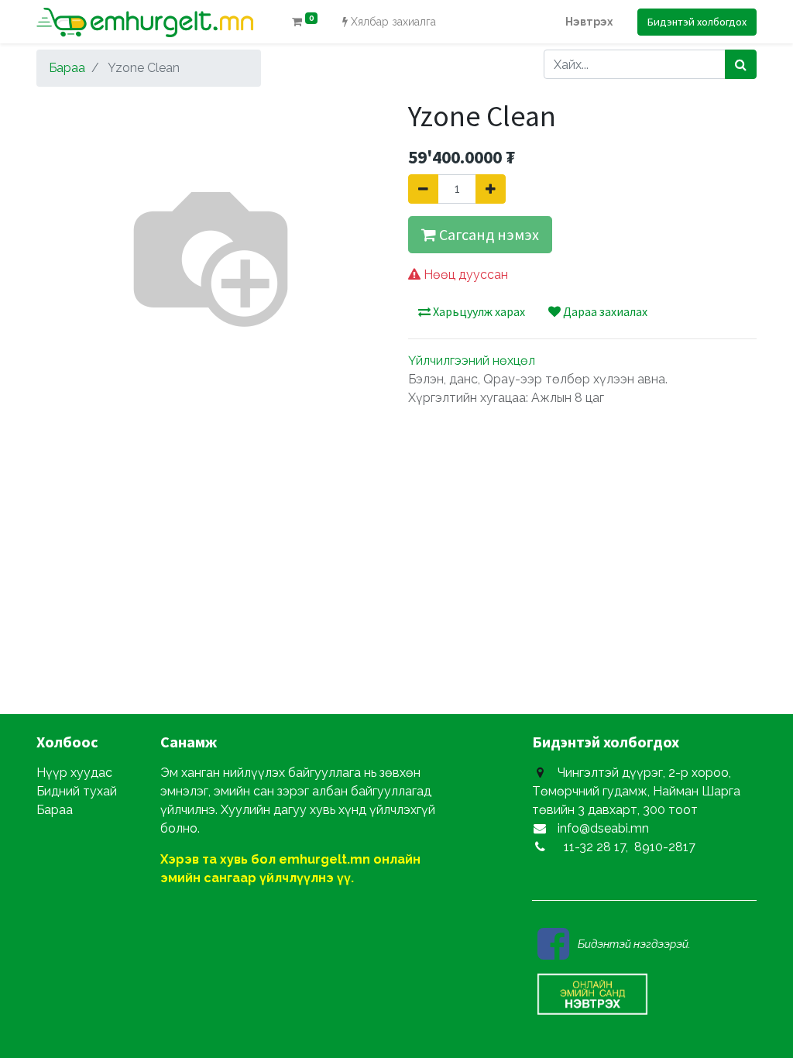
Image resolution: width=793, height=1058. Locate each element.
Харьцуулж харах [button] (478, 311)
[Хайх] (741, 64)
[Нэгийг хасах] (423, 189)
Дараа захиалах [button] (604, 311)
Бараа (67, 67)
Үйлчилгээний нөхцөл (471, 360)
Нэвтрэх (589, 21)
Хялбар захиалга (392, 21)
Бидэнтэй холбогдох (697, 22)
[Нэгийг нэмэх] (490, 189)
